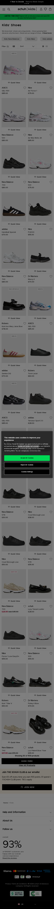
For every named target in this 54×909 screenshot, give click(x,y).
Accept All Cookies (27, 458)
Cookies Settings (27, 472)
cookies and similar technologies (28, 446)
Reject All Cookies (27, 465)
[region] (27, 454)
